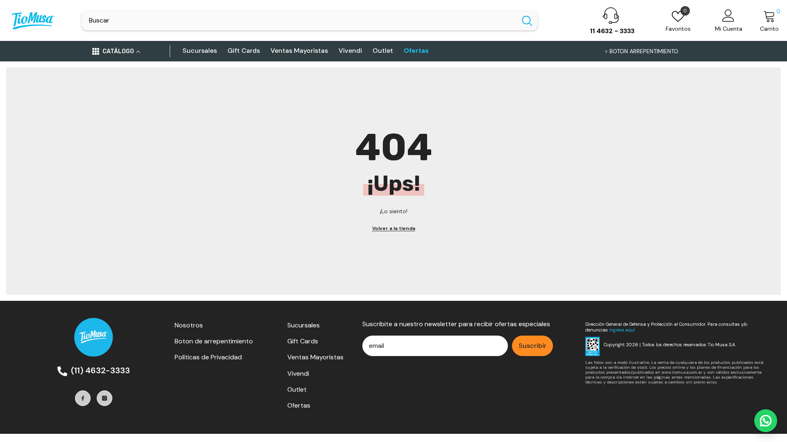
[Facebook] (83, 398)
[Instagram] (104, 398)
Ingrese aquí (622, 330)
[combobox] (299, 20)
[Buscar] (310, 20)
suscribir (532, 345)
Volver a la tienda (393, 228)
